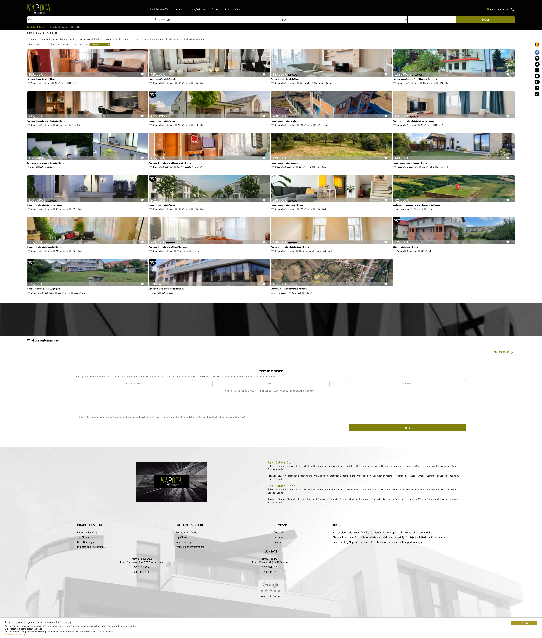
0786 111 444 (141, 572)
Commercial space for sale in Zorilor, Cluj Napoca (45, 163)
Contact (239, 9)
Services (278, 537)
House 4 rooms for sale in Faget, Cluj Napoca (410, 163)
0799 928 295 (141, 567)
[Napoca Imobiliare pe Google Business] (536, 59)
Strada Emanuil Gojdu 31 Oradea (270, 562)
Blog (227, 9)
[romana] (536, 44)
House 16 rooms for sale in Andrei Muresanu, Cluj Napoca (415, 79)
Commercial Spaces (435, 466)
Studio (279, 466)
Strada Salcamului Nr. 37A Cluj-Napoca (141, 562)
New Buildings (85, 542)
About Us (180, 9)
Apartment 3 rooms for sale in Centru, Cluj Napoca (46, 121)
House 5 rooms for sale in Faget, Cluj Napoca (44, 247)
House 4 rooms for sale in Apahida (162, 205)
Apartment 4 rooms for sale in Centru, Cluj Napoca (290, 247)
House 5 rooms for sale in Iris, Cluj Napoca (287, 205)
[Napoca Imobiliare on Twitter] (536, 65)
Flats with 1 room (294, 466)
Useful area (68, 44)
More (82, 44)
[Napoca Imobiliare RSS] (536, 95)
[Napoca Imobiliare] (39, 13)
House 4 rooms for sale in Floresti (162, 79)
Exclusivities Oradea (186, 532)
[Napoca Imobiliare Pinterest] (536, 83)
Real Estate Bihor (281, 486)
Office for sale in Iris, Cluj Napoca (405, 247)
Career (215, 9)
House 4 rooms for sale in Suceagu (284, 163)
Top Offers (83, 537)
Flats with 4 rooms (358, 466)
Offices (419, 466)
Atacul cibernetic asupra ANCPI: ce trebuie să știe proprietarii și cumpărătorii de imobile (382, 532)
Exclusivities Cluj (87, 532)
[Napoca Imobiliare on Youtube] (536, 77)
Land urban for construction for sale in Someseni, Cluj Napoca (416, 205)
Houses (410, 466)
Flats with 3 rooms (337, 466)
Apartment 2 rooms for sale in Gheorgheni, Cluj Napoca (170, 163)
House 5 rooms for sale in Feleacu (162, 121)
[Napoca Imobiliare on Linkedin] (536, 71)
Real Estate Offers (160, 9)
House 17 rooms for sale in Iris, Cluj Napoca (43, 289)
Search (485, 19)
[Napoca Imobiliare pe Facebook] (536, 53)
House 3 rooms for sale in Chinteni (284, 121)
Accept (524, 623)
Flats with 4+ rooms (380, 466)
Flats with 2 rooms (315, 466)
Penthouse (398, 466)
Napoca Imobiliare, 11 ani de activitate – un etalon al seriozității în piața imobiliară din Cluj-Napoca (389, 537)
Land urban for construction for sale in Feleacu (289, 289)
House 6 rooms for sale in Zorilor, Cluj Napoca (44, 205)
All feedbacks (502, 351)
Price (55, 44)
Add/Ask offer (198, 9)
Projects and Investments (91, 546)
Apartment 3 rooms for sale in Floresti (285, 79)
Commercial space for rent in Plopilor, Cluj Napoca (168, 289)
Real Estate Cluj (280, 462)
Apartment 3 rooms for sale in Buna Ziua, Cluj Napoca (413, 121)
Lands (280, 469)
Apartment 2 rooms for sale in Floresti (41, 79)
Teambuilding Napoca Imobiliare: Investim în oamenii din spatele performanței (377, 542)
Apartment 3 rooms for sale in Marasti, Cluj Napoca (168, 247)
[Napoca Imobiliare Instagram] (536, 89)
